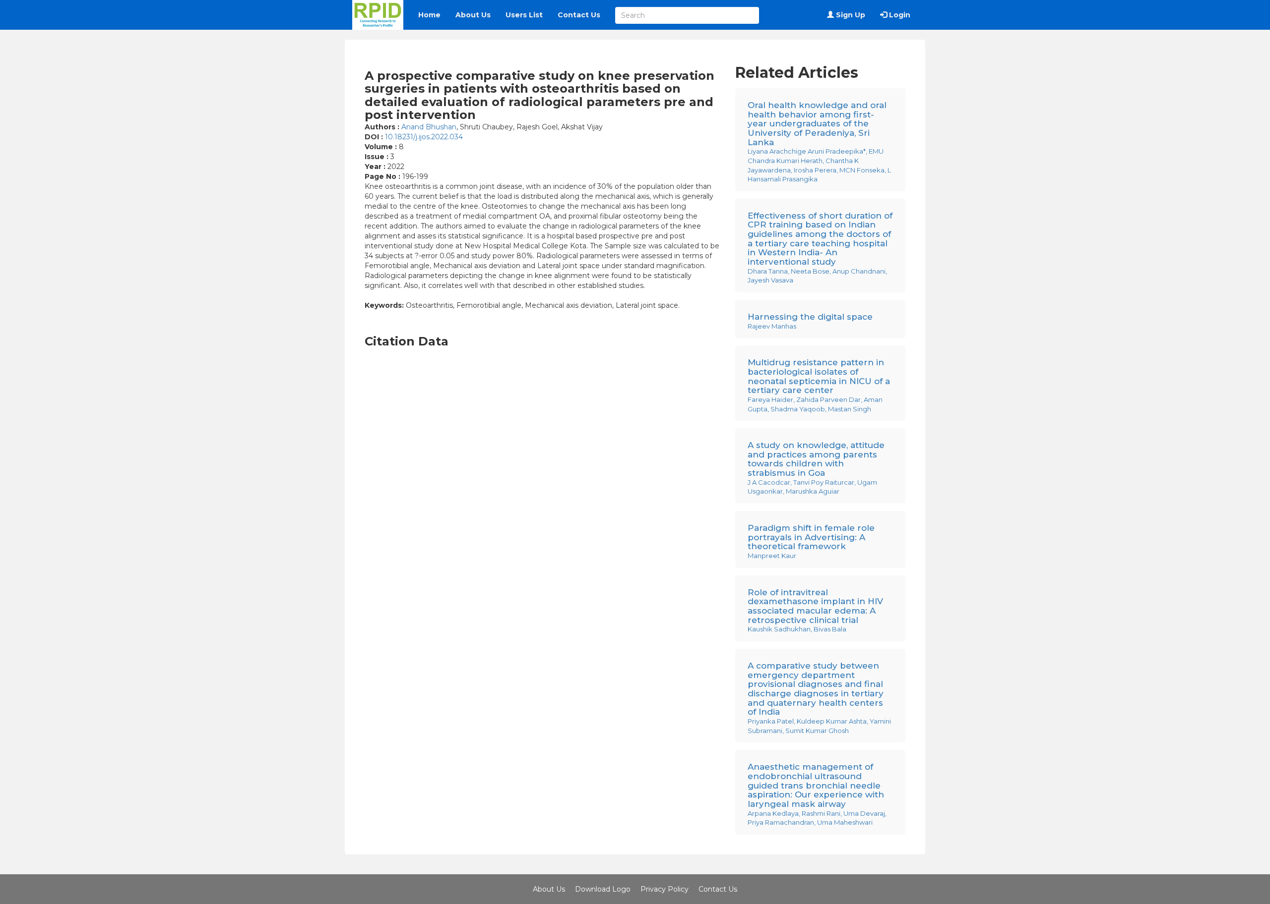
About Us (473, 14)
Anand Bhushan (428, 126)
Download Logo (603, 889)
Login (898, 14)
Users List (524, 14)
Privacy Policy (664, 889)
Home (429, 14)
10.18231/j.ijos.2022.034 (424, 136)
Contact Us (579, 14)
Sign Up (849, 14)
